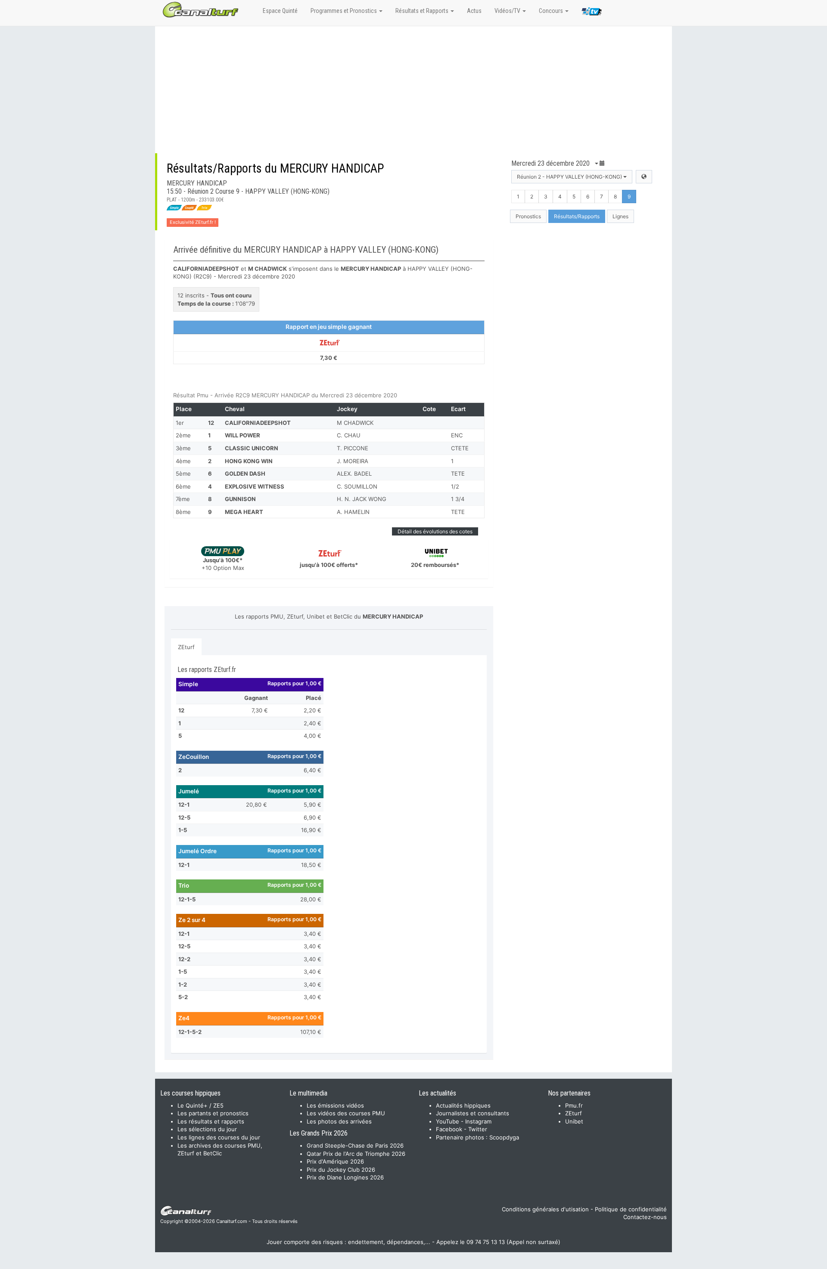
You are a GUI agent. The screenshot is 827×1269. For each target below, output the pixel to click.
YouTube (447, 1121)
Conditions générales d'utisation (545, 1209)
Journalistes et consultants (472, 1113)
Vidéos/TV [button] (508, 10)
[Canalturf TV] (591, 13)
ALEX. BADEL (354, 473)
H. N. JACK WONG (361, 498)
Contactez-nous (645, 1216)
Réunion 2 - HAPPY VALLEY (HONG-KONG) (570, 176)
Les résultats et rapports (210, 1121)
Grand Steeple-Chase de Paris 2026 (355, 1145)
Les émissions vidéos (335, 1105)
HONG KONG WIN (249, 461)
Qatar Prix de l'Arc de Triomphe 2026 (356, 1153)
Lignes (620, 216)
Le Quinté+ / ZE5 (200, 1105)
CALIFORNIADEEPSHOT (258, 422)
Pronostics (528, 216)
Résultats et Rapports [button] (422, 10)
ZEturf (186, 647)
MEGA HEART (244, 511)
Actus (474, 10)
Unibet (574, 1121)
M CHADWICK (355, 422)
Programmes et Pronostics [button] (344, 10)
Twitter (477, 1129)
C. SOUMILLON (357, 486)
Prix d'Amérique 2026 (335, 1161)
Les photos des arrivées (339, 1121)
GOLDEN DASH (245, 473)
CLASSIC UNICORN (251, 448)
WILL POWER (242, 435)
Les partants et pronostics (213, 1113)
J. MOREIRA (352, 461)
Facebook (449, 1129)
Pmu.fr (574, 1105)
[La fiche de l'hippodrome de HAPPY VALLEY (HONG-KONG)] (644, 176)
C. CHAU (349, 435)
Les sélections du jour (207, 1129)
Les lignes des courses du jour (218, 1137)
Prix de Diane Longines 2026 (345, 1177)
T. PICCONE (352, 448)
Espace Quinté (280, 10)
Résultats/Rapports (577, 216)
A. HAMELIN (353, 511)
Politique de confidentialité (631, 1209)
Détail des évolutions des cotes (435, 531)
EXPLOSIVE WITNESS (254, 486)
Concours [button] (551, 10)
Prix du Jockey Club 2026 (341, 1169)
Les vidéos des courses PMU (346, 1113)
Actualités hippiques (463, 1105)
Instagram (478, 1121)
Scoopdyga (504, 1137)
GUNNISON (240, 498)
